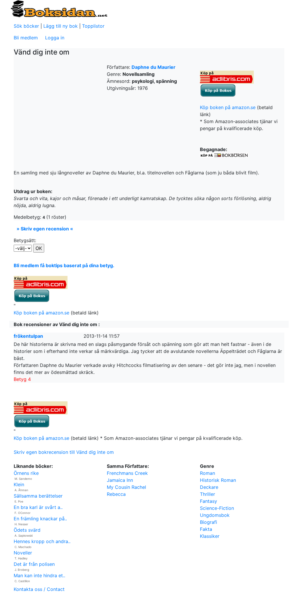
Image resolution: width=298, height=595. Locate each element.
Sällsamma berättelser (38, 496)
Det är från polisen (34, 564)
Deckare (209, 487)
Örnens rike (26, 473)
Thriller (207, 494)
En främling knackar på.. (40, 519)
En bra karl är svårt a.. (38, 507)
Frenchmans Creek (127, 473)
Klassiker (209, 536)
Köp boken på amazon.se (228, 107)
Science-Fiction (217, 508)
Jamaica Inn (120, 480)
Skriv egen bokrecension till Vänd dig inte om (64, 452)
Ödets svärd (27, 530)
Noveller (23, 553)
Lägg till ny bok (60, 26)
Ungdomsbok (215, 515)
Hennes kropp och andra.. (42, 541)
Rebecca (116, 494)
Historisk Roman (218, 480)
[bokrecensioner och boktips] (58, 8)
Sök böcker (26, 26)
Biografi (208, 522)
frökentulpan (28, 336)
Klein (19, 484)
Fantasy (208, 501)
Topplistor (93, 26)
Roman (207, 473)
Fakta (206, 529)
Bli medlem (26, 38)
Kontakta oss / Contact (39, 589)
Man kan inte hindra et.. (39, 575)
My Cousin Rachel (126, 487)
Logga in (54, 38)
